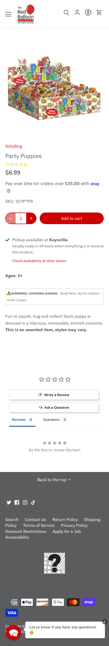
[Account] (77, 14)
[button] (13, 632)
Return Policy (65, 519)
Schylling (13, 146)
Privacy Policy (74, 525)
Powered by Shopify (21, 631)
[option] (54, 87)
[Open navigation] (8, 14)
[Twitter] (9, 502)
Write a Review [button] (56, 394)
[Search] (66, 14)
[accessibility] (88, 14)
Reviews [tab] (19, 419)
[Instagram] (25, 502)
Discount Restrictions (25, 531)
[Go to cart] (99, 12)
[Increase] (31, 218)
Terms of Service (39, 525)
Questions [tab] (51, 419)
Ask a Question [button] (56, 407)
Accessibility (17, 537)
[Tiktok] (33, 502)
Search (12, 519)
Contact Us (35, 519)
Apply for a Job (67, 531)
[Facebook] (17, 502)
